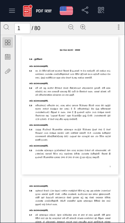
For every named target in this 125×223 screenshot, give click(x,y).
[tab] (8, 43)
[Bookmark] (7, 56)
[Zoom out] (71, 27)
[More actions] (118, 27)
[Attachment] (7, 71)
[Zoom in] (83, 27)
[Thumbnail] (7, 42)
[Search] (6, 27)
